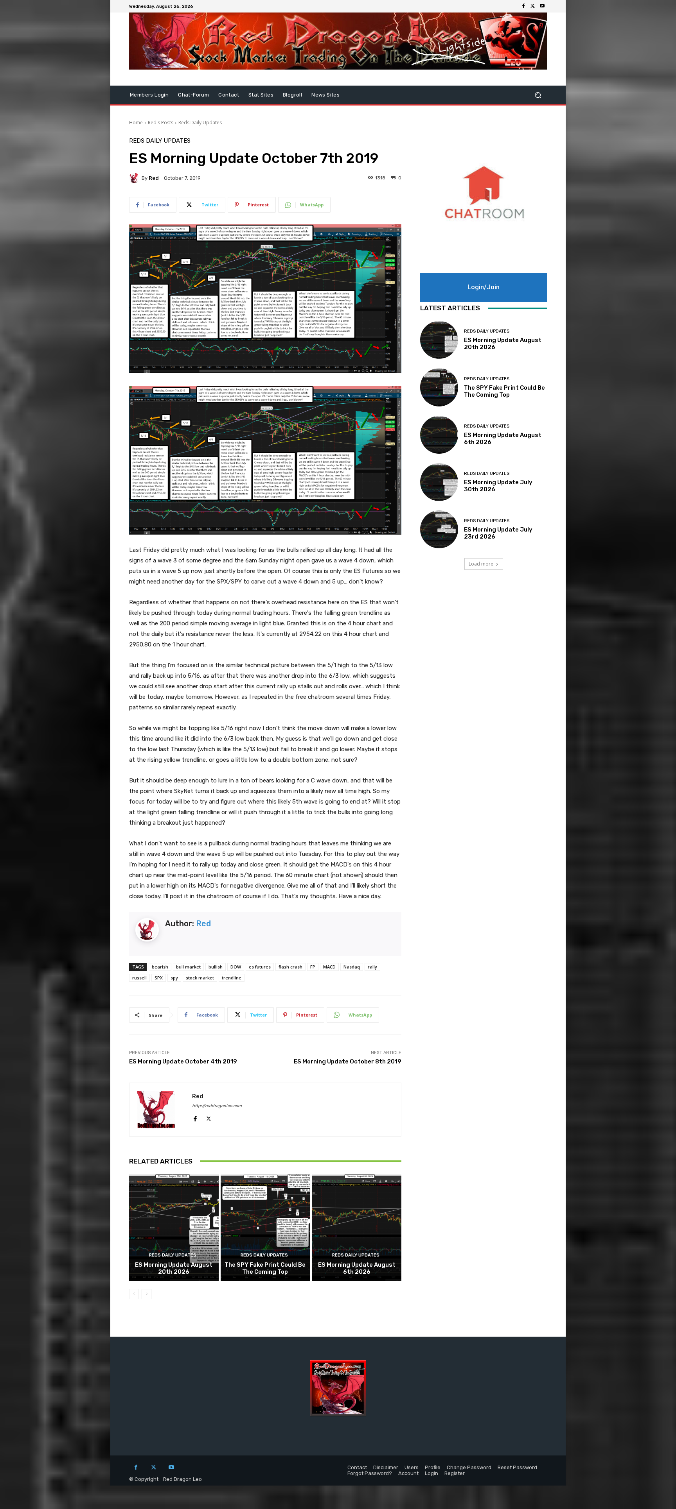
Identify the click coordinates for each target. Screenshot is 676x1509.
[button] (538, 95)
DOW (235, 967)
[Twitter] (533, 6)
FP (312, 967)
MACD (329, 967)
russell (139, 978)
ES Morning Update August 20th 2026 (173, 1268)
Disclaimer (385, 1467)
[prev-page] (134, 1294)
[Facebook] (523, 6)
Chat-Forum (193, 95)
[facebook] (195, 1117)
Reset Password (517, 1467)
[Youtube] (542, 6)
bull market (188, 967)
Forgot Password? (369, 1473)
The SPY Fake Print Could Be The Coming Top (265, 1268)
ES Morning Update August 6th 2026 (357, 1268)
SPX (159, 978)
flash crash (290, 967)
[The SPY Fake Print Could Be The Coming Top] (265, 1227)
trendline (231, 978)
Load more (481, 563)
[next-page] (146, 1294)
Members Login (149, 95)
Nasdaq (351, 967)
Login (431, 1473)
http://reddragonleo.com (217, 1106)
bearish (160, 967)
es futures (260, 967)
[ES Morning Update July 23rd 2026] (439, 529)
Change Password (469, 1467)
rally (372, 967)
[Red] (135, 178)
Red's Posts (160, 122)
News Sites (325, 95)
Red (154, 178)
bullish (216, 967)
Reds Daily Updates (200, 122)
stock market (200, 978)
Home (136, 122)
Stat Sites (260, 95)
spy (174, 978)
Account (408, 1473)
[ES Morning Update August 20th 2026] (174, 1227)
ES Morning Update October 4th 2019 (183, 1061)
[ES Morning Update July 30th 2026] (439, 482)
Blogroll (292, 95)
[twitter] (209, 1117)
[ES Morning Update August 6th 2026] (356, 1227)
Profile (432, 1467)
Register (454, 1473)
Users (412, 1467)
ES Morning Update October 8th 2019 (347, 1061)
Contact (228, 95)
